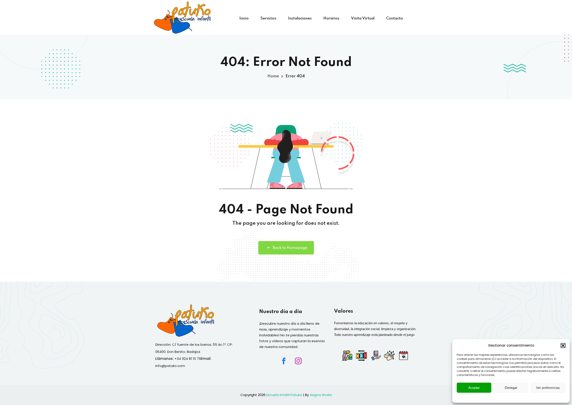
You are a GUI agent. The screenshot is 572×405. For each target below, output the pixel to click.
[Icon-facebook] (283, 361)
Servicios (268, 18)
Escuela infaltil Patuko (284, 394)
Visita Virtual (362, 18)
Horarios (331, 18)
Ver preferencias (548, 388)
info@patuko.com (170, 365)
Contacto (394, 18)
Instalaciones (300, 18)
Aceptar (474, 388)
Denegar (511, 388)
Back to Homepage (290, 248)
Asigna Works (321, 394)
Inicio (244, 18)
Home (273, 76)
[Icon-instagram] (298, 361)
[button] (563, 345)
